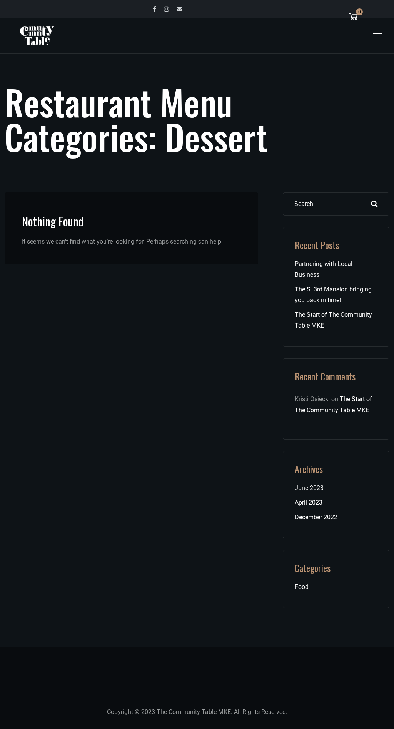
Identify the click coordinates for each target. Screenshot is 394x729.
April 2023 (308, 502)
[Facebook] (154, 9)
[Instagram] (166, 9)
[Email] (179, 9)
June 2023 (309, 488)
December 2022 (316, 517)
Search (374, 204)
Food (302, 586)
